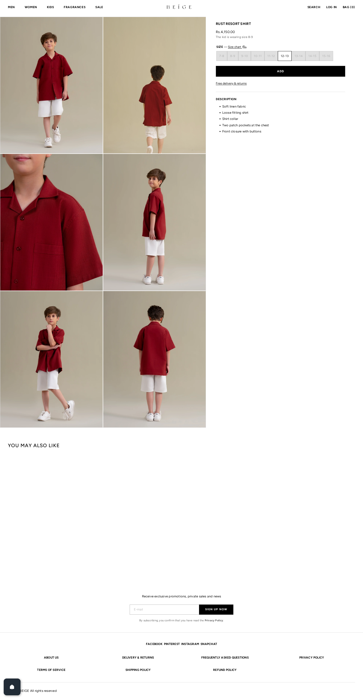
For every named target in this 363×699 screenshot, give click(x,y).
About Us (51, 657)
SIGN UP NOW (216, 609)
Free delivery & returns (231, 83)
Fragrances (74, 7)
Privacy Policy (214, 620)
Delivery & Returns (138, 657)
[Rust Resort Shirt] (37, 512)
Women (31, 7)
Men (11, 7)
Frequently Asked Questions (225, 657)
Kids (50, 7)
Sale (99, 7)
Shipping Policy (138, 670)
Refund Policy (225, 670)
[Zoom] (51, 85)
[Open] (12, 687)
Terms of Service (51, 670)
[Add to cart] (280, 71)
